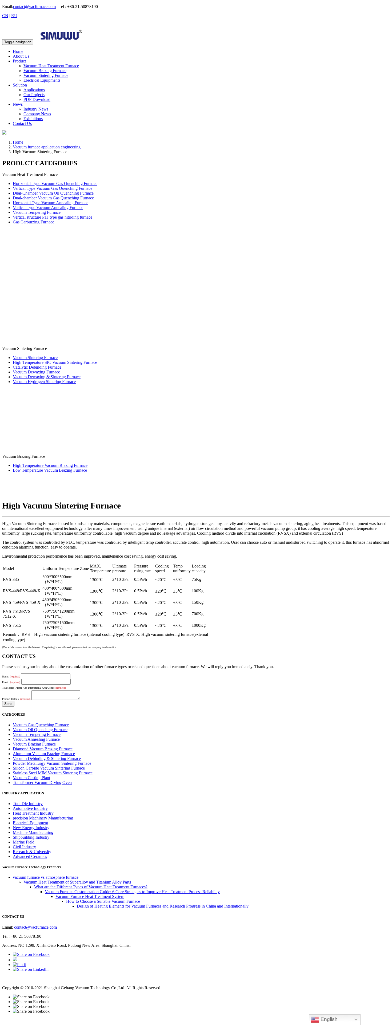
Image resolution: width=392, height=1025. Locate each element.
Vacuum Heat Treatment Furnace (51, 66)
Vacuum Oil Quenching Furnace (40, 729)
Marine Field (23, 842)
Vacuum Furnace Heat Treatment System (89, 896)
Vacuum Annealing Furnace (36, 739)
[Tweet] (15, 959)
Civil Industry (24, 847)
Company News (37, 114)
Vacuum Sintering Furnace (45, 75)
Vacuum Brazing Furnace (44, 70)
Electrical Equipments (41, 80)
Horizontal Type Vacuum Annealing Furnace (50, 202)
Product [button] (19, 61)
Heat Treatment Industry (33, 813)
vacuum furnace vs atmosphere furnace (45, 877)
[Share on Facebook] (31, 954)
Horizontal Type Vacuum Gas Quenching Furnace (55, 183)
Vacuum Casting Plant (31, 777)
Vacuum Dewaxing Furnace (36, 372)
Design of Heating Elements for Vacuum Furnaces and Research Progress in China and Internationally (163, 906)
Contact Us (22, 123)
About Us (21, 56)
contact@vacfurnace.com (34, 6)
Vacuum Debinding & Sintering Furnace (47, 758)
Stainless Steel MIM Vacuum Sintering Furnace (53, 773)
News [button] (18, 104)
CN (5, 15)
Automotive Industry (30, 808)
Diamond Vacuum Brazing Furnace (43, 749)
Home (18, 51)
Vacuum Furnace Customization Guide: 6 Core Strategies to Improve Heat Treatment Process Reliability (132, 891)
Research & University (32, 851)
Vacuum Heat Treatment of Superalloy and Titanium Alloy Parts (77, 882)
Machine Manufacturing (33, 832)
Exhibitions (33, 118)
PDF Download (36, 99)
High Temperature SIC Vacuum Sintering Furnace (55, 362)
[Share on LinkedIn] (31, 969)
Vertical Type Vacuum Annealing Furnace (48, 207)
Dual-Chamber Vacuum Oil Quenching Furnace (53, 193)
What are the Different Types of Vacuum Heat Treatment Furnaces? (90, 887)
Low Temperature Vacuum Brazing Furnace (50, 470)
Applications (34, 90)
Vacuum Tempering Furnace (37, 212)
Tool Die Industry (28, 803)
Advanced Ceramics (30, 856)
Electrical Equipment (30, 823)
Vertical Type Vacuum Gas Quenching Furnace (52, 188)
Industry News (35, 109)
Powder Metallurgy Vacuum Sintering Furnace (52, 763)
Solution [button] (20, 85)
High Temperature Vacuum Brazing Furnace (50, 465)
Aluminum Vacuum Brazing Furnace (44, 753)
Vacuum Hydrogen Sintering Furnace (44, 381)
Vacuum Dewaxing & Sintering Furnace (47, 376)
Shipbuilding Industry (31, 837)
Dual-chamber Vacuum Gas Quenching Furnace (53, 198)
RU (14, 15)
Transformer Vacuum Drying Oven (42, 782)
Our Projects (34, 94)
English (328, 1019)
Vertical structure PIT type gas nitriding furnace (52, 217)
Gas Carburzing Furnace (33, 222)
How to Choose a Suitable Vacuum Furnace (103, 901)
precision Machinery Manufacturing (43, 818)
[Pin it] (19, 964)
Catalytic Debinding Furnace (37, 367)
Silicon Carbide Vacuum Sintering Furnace (49, 768)
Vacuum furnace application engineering (47, 147)
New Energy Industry (31, 827)
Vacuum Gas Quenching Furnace (41, 725)
